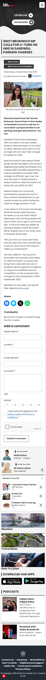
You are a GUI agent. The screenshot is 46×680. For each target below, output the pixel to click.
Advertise (22, 659)
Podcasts (11, 592)
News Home (13, 62)
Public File (9, 666)
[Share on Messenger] (13, 303)
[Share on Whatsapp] (27, 303)
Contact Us (7, 659)
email (26, 288)
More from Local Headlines (20, 66)
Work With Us (37, 659)
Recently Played (11, 478)
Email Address (12, 357)
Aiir (24, 676)
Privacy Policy (23, 669)
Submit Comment (16, 438)
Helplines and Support (32, 662)
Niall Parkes (20, 455)
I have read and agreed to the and (22, 414)
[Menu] (42, 5)
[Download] (42, 470)
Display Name (11, 331)
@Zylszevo (37, 75)
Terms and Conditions (30, 666)
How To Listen (9, 662)
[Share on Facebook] (6, 303)
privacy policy (14, 414)
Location (9, 344)
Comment (10, 371)
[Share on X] (20, 303)
